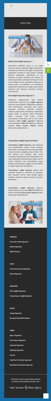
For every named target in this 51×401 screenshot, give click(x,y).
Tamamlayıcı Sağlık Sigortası (21, 296)
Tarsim (12, 355)
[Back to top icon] (46, 396)
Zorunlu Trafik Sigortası (19, 242)
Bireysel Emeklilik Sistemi (20, 318)
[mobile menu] (43, 8)
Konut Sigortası (16, 274)
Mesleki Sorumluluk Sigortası (21, 365)
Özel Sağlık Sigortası (18, 291)
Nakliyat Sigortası (17, 350)
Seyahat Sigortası (17, 345)
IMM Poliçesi (15, 252)
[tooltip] (48, 64)
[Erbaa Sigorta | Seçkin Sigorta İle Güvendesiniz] (25, 10)
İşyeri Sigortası (16, 335)
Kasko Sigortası (16, 247)
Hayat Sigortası (16, 313)
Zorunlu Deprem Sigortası (20, 269)
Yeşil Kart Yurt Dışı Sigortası (21, 360)
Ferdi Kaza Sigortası (18, 340)
